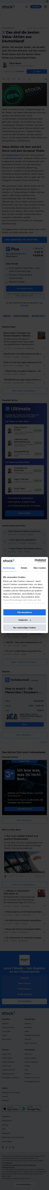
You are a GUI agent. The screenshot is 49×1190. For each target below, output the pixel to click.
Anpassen (23, 620)
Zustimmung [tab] (9, 568)
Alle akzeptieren (24, 612)
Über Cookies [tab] (39, 568)
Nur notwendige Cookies (24, 628)
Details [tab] (24, 568)
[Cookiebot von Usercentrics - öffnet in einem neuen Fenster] (35, 560)
